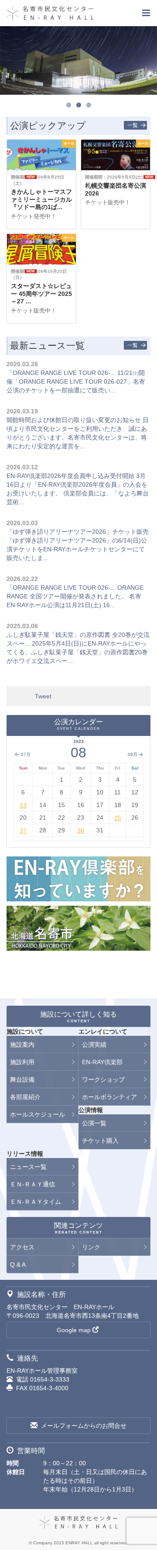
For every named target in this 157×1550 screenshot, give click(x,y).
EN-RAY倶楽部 (102, 1062)
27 (23, 830)
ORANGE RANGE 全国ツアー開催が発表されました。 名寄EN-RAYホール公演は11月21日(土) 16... (75, 596)
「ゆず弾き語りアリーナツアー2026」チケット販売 (78, 531)
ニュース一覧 (28, 1166)
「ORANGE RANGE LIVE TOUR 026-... (61, 372)
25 (117, 818)
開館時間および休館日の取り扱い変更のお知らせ (74, 419)
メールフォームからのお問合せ (83, 1425)
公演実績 (94, 1044)
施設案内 (22, 1044)
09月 (132, 754)
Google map (74, 1330)
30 (80, 830)
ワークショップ (103, 1079)
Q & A (18, 1264)
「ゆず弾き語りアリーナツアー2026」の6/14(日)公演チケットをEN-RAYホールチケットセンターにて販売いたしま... (77, 549)
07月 (25, 754)
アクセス (22, 1247)
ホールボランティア (109, 1096)
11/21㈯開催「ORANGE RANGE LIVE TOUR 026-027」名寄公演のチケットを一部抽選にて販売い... (76, 381)
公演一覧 (94, 1123)
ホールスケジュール (37, 1114)
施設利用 (22, 1062)
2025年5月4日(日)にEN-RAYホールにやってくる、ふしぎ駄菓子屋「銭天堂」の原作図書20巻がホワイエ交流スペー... (77, 652)
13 (23, 805)
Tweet (43, 696)
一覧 (132, 125)
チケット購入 (100, 1140)
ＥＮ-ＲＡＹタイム (35, 1201)
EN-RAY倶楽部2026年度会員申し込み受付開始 (70, 475)
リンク (91, 1247)
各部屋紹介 (25, 1096)
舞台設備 (22, 1079)
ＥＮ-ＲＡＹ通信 (32, 1184)
